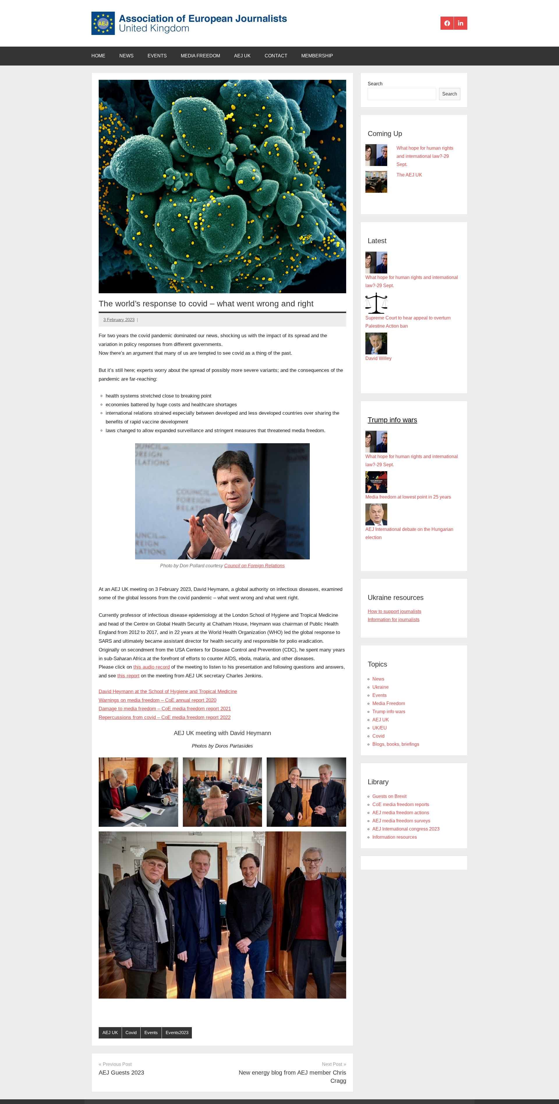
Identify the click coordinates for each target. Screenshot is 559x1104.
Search (375, 83)
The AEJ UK (409, 174)
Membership (317, 55)
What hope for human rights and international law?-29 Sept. (425, 156)
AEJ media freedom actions (400, 812)
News (126, 55)
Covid (131, 1032)
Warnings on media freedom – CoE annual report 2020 (157, 700)
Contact (276, 55)
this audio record (151, 667)
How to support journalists (394, 611)
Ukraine (380, 687)
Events (157, 55)
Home (98, 55)
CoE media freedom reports (400, 804)
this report (128, 676)
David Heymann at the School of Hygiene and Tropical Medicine (168, 691)
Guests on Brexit (389, 796)
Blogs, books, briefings (395, 744)
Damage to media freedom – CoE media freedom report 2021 (165, 708)
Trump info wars (392, 420)
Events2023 (177, 1032)
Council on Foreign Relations (254, 565)
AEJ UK (242, 55)
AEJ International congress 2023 (406, 828)
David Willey (378, 358)
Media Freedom (200, 55)
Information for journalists (394, 619)
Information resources (394, 837)
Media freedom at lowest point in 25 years (408, 496)
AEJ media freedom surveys (401, 820)
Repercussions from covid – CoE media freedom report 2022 (165, 717)
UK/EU (379, 727)
